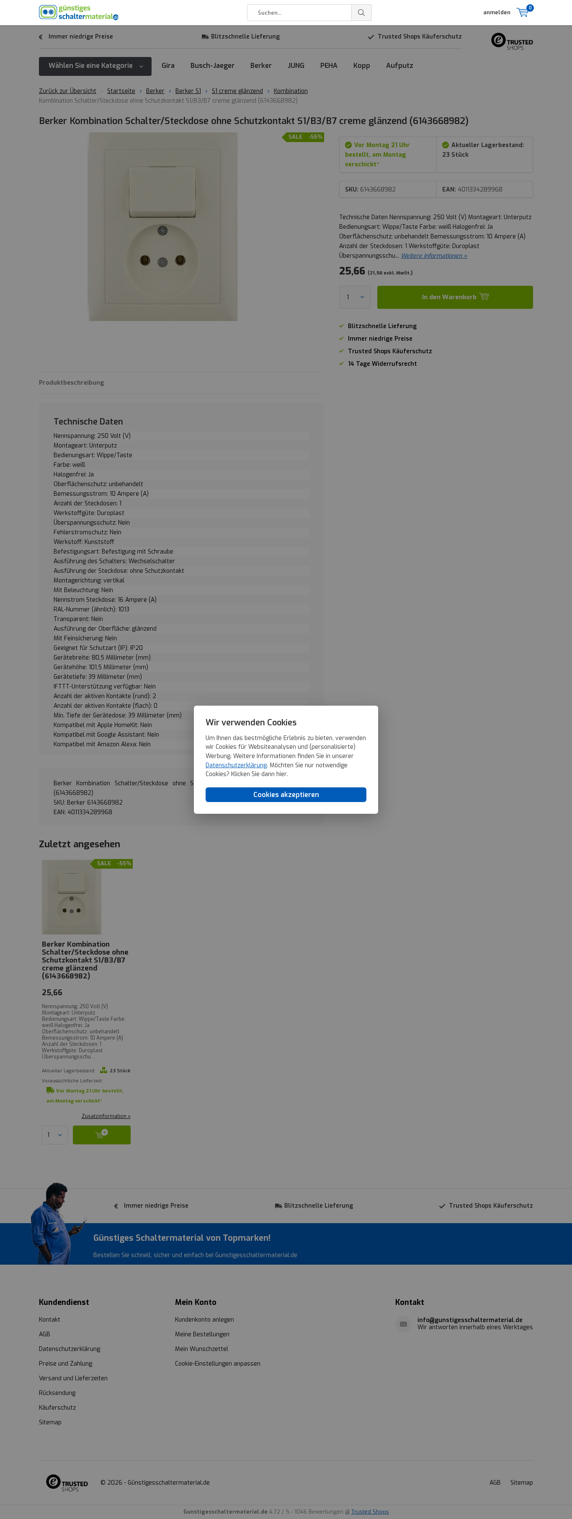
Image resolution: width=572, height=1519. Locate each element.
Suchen (362, 12)
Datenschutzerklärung (236, 765)
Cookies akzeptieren (286, 794)
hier (281, 774)
